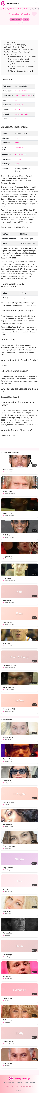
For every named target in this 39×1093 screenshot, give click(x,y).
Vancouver (19, 105)
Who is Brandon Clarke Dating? (18, 52)
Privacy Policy (28, 1086)
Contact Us (18, 1086)
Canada (18, 109)
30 (16, 100)
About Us (9, 1086)
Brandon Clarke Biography (16, 45)
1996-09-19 (29, 95)
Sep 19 (17, 95)
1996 (23, 95)
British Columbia (21, 114)
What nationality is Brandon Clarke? (23, 57)
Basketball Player (24, 9)
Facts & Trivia (11, 54)
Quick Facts (10, 42)
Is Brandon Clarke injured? (20, 59)
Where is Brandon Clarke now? (21, 71)
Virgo (17, 119)
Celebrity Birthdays (12, 3)
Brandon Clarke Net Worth (16, 47)
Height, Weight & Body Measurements (20, 49)
